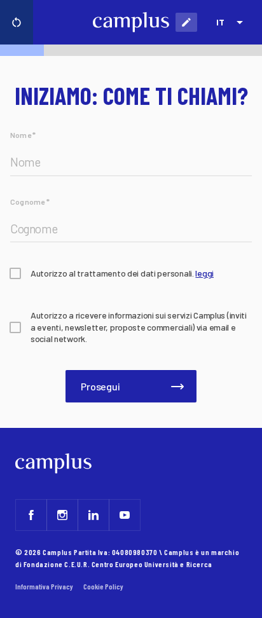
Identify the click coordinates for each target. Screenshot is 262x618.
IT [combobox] (220, 22)
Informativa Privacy (44, 586)
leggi (204, 273)
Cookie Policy (103, 586)
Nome (23, 134)
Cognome (30, 201)
